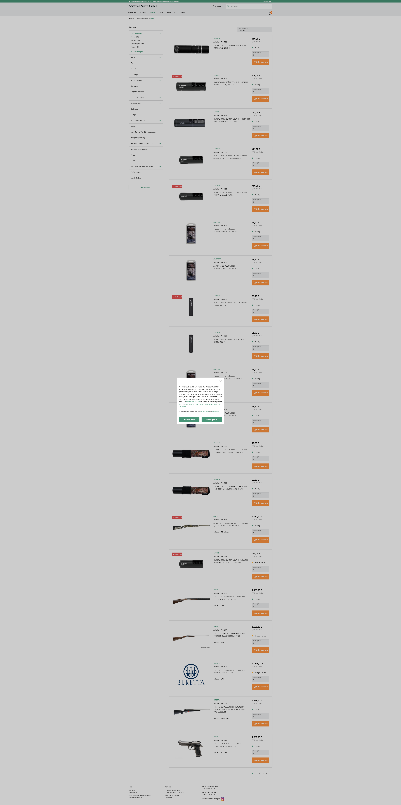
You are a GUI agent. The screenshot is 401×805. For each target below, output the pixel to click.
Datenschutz (205, 412)
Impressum (216, 412)
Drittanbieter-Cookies (193, 402)
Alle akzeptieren (211, 420)
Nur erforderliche (189, 420)
